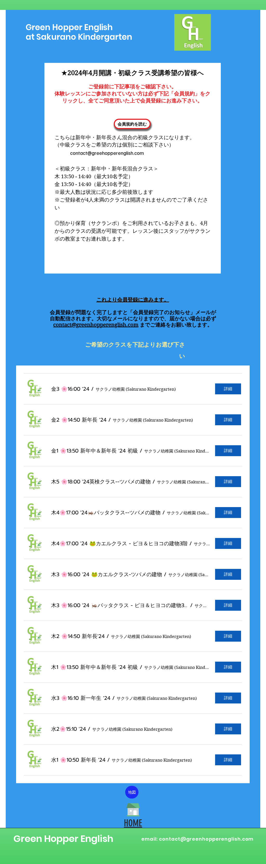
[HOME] (133, 810)
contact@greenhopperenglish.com (95, 325)
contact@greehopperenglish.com (107, 152)
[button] (70, 389)
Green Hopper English (63, 838)
